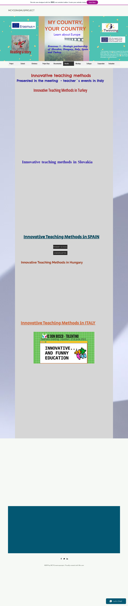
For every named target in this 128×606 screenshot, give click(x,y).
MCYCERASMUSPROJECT (21, 10)
